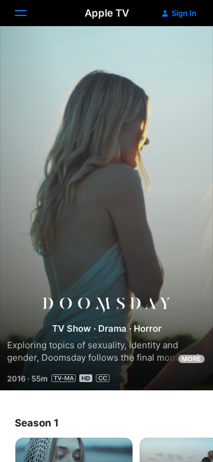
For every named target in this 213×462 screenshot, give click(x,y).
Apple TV (107, 13)
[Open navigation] (28, 13)
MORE (191, 359)
